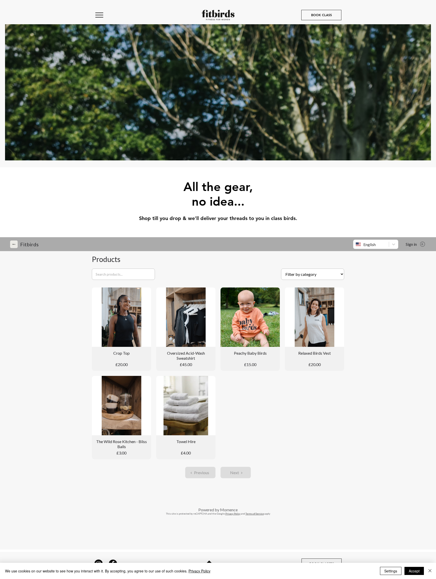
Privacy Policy (199, 570)
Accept (414, 570)
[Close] (430, 571)
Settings (390, 570)
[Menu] (99, 15)
